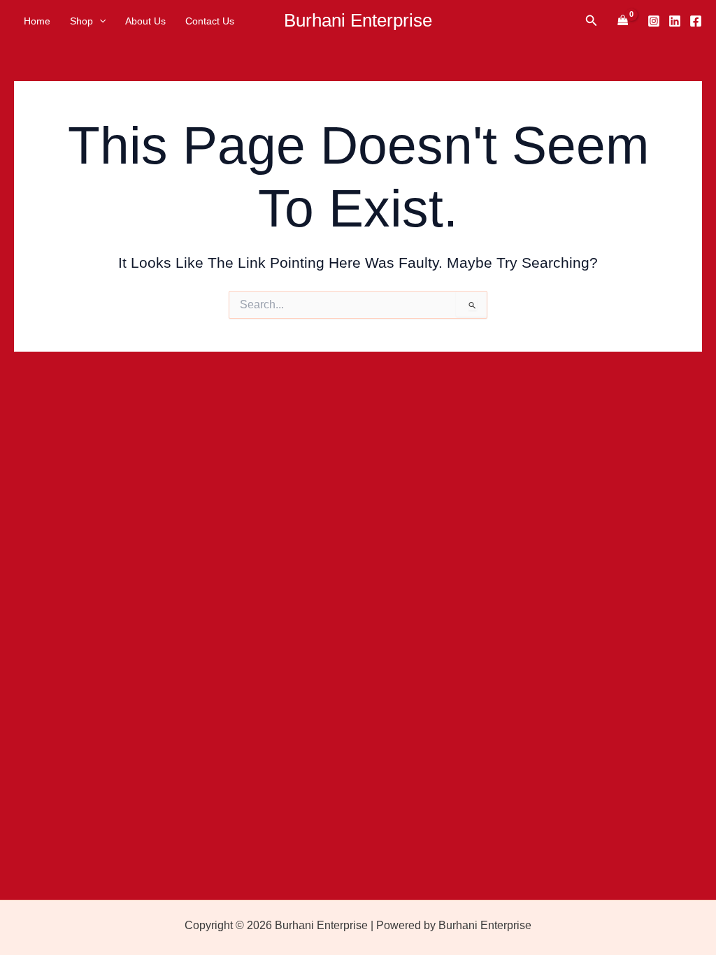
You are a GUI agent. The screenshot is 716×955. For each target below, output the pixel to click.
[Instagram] (653, 21)
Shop (81, 21)
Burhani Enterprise (358, 20)
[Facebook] (695, 21)
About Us (145, 21)
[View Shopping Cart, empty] (622, 20)
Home (37, 21)
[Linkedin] (674, 21)
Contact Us (209, 21)
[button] (99, 20)
